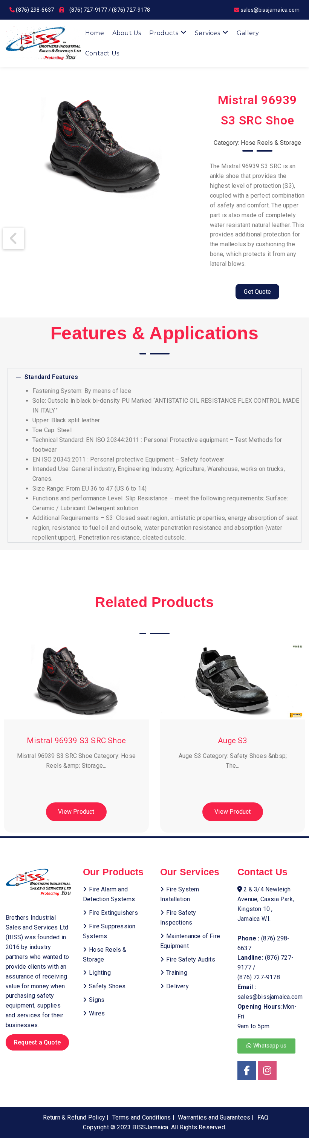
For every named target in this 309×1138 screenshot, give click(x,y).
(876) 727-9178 (131, 10)
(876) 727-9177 (88, 10)
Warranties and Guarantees (214, 1117)
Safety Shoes (107, 986)
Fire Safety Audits (190, 959)
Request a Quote (37, 1042)
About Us (126, 33)
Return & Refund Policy (74, 1117)
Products (163, 33)
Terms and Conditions (141, 1117)
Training (176, 972)
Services (207, 33)
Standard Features (51, 376)
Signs (96, 999)
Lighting (100, 972)
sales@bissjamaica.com (270, 10)
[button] (154, 377)
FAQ (263, 1117)
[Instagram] (267, 1070)
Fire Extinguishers (113, 912)
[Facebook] (246, 1070)
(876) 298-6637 (35, 10)
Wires (97, 1013)
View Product (76, 811)
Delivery (177, 986)
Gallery (248, 33)
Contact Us (102, 53)
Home (94, 33)
